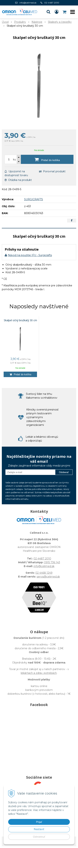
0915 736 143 (52, 562)
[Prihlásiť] (57, 12)
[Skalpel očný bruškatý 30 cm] (39, 85)
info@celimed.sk (27, 2)
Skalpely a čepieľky (60, 22)
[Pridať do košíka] (20, 374)
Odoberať (64, 472)
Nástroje (37, 22)
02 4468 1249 (43, 572)
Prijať (39, 821)
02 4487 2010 (51, 2)
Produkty (20, 22)
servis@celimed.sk (48, 576)
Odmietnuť (39, 836)
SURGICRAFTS (33, 199)
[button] (48, 12)
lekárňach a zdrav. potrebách (39, 673)
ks (14, 159)
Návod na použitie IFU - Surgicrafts (30, 255)
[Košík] (64, 12)
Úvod (5, 22)
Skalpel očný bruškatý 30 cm (20, 320)
